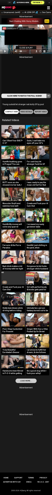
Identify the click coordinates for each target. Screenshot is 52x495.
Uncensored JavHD (10, 12)
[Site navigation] (48, 8)
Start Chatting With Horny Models (23, 21)
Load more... (26, 381)
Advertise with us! (12, 482)
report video (41, 112)
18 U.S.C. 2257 (43, 482)
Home (5, 478)
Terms (31, 478)
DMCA (28, 482)
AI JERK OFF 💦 (30, 12)
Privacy (43, 478)
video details (26, 112)
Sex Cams (45, 12)
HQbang (23, 491)
